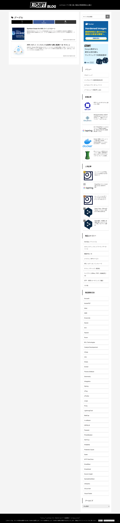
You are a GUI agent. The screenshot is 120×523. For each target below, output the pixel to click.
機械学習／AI (88, 254)
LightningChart (88, 410)
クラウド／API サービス (91, 259)
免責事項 (66, 518)
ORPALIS (87, 425)
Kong (85, 406)
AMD (85, 313)
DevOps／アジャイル (90, 242)
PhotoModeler (88, 435)
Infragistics (87, 381)
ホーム (43, 518)
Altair (85, 308)
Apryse (86, 323)
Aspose (86, 333)
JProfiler (86, 396)
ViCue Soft (87, 488)
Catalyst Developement (91, 347)
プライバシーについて (109, 520)
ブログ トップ (88, 75)
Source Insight (88, 474)
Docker (86, 367)
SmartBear (87, 464)
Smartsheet (87, 469)
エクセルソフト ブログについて (54, 518)
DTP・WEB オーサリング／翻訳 (93, 280)
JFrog (86, 391)
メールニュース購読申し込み (92, 90)
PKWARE (87, 445)
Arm (85, 328)
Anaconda (87, 318)
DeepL (86, 362)
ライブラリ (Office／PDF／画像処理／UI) (95, 274)
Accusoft (86, 298)
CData (86, 352)
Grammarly (87, 376)
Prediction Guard (89, 450)
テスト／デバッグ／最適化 (92, 268)
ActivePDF (87, 303)
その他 (86, 285)
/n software (87, 420)
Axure (86, 337)
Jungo (86, 401)
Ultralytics (87, 484)
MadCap (86, 415)
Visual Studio (88, 493)
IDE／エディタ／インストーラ (93, 263)
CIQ (85, 357)
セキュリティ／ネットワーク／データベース (95, 248)
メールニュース (75, 518)
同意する (100, 520)
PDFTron (87, 440)
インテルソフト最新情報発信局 (93, 80)
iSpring (86, 386)
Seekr (86, 454)
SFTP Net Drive (88, 459)
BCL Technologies (89, 342)
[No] (118, 521)
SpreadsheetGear (89, 479)
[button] (65, 22)
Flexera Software (89, 371)
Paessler (86, 430)
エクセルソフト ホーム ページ (93, 85)
